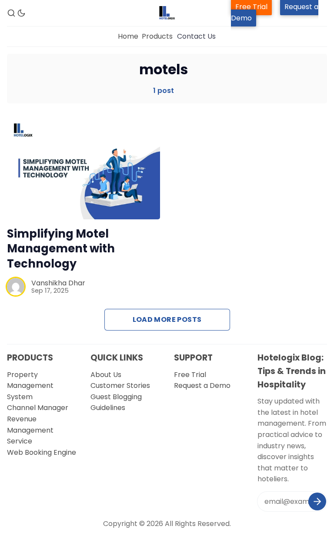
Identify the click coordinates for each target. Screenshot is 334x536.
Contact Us (196, 36)
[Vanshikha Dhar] (15, 286)
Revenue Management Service (30, 430)
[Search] (11, 13)
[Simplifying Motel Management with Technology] (83, 168)
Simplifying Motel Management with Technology (61, 249)
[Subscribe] (317, 501)
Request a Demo (202, 385)
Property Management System (30, 386)
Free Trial (190, 375)
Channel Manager (37, 408)
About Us (105, 375)
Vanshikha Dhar (58, 283)
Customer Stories (120, 385)
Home (128, 36)
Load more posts (167, 319)
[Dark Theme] (21, 13)
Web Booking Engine (41, 452)
